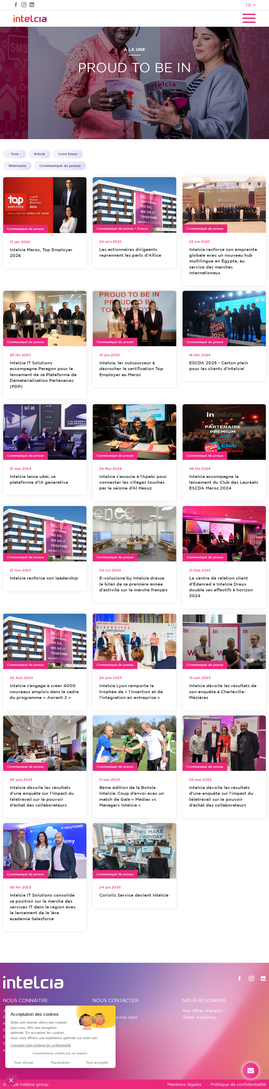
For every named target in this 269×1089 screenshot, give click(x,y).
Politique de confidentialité (238, 1084)
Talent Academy (199, 1017)
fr (249, 5)
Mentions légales (184, 1084)
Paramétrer (60, 1062)
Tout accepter (97, 1062)
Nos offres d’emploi (203, 1010)
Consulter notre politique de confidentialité (41, 1045)
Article (39, 154)
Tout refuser (24, 1062)
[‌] (16, 4)
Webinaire (17, 165)
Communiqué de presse (60, 165)
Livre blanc (67, 154)
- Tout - (14, 154)
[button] (11, 1080)
